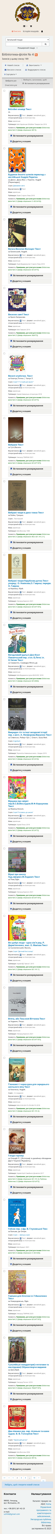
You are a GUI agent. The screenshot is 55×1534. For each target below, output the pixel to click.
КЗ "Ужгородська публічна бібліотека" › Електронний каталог (28, 12)
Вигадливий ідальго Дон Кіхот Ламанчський (26, 657)
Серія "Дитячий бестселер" (23, 951)
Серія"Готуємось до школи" (23, 812)
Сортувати (10, 74)
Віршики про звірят (28, 804)
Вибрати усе (11, 80)
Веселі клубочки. (20, 376)
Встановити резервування (28, 135)
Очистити (17, 31)
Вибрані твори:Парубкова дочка (29, 583)
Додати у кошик (21, 141)
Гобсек (27, 1228)
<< (4, 1478)
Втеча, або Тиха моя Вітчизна (26, 1018)
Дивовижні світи (19, 186)
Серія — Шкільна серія (21, 1235)
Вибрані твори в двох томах (26, 512)
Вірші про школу (24, 876)
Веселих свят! (18, 314)
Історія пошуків (31, 31)
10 (34, 1478)
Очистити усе (11, 85)
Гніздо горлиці (16, 1155)
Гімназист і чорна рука (28, 1085)
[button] (31, 26)
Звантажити (34, 65)
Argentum (16, 741)
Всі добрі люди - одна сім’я (28, 944)
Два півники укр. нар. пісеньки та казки (28, 1432)
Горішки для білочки (27, 1297)
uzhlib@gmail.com (12, 1514)
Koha (48, 1504)
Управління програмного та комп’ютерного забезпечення (43, 1512)
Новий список (13, 65)
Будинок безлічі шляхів (26, 176)
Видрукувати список (36, 70)
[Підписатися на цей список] (36, 54)
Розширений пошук (26, 48)
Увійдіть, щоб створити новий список (22, 1484)
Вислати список (14, 70)
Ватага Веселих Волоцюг (24, 249)
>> (43, 1481)
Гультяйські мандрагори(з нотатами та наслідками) (28, 1366)
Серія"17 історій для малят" (23, 382)
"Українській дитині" (20, 1440)
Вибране (15, 444)
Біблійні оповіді (19, 109)
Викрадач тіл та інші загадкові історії (30, 734)
